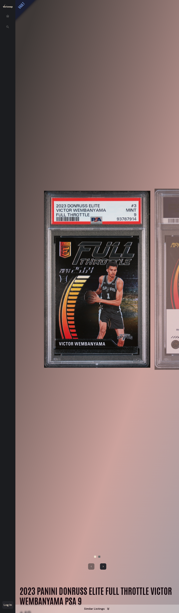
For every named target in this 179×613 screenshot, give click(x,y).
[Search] (8, 27)
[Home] (8, 16)
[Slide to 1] (95, 557)
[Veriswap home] (8, 6)
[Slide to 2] (99, 557)
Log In (8, 605)
